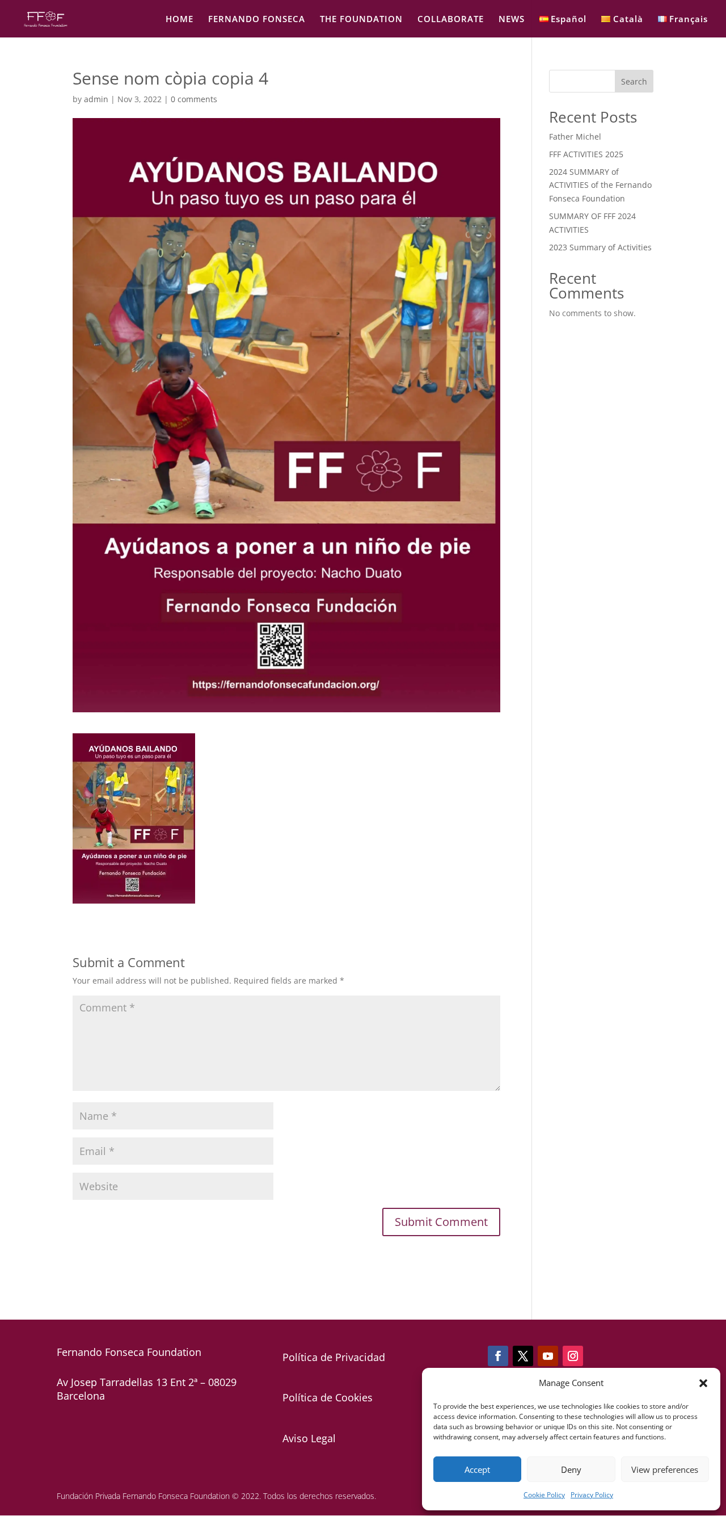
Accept (477, 1469)
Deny (571, 1469)
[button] (703, 1383)
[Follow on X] (523, 1356)
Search (634, 81)
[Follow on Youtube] (548, 1356)
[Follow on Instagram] (573, 1356)
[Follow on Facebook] (498, 1356)
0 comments (194, 99)
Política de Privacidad (333, 1357)
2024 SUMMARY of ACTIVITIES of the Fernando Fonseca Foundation (600, 185)
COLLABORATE (450, 19)
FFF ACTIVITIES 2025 (586, 154)
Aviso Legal (309, 1438)
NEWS (512, 19)
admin (96, 99)
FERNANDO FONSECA (256, 19)
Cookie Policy (544, 1495)
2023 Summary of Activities (600, 247)
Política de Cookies (327, 1397)
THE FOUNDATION (361, 19)
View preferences (664, 1469)
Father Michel (575, 136)
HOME (179, 19)
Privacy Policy (592, 1495)
